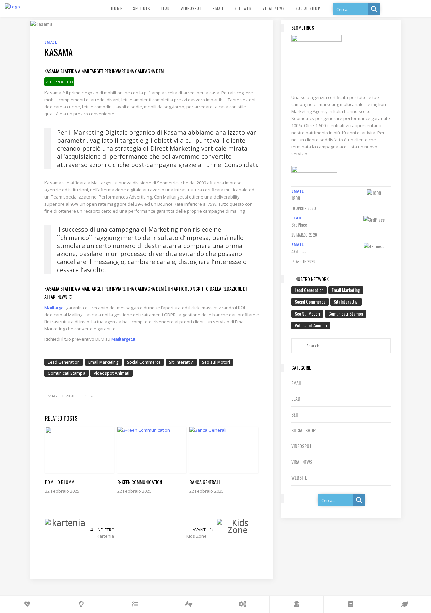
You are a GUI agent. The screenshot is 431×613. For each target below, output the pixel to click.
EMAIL (296, 382)
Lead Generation (64, 362)
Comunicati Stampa (66, 373)
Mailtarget (54, 307)
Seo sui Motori (216, 362)
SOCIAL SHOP (303, 430)
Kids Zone (196, 536)
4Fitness (298, 251)
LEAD (295, 398)
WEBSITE (299, 477)
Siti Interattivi (181, 362)
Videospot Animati (111, 373)
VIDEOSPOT (301, 445)
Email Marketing (103, 362)
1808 (295, 198)
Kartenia (105, 536)
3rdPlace (299, 224)
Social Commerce (144, 362)
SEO (294, 414)
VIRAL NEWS (301, 461)
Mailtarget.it (123, 339)
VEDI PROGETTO (59, 82)
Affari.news (55, 296)
